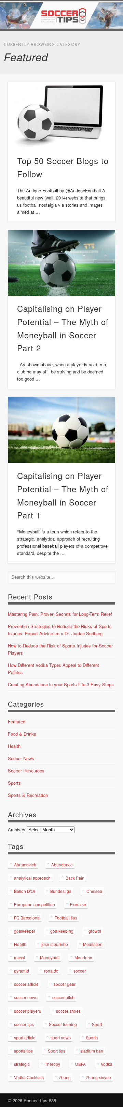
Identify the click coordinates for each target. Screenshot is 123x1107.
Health (14, 746)
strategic (22, 1064)
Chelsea (94, 891)
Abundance (62, 864)
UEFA (80, 1064)
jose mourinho (54, 944)
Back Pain (75, 878)
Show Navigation (99, 60)
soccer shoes (68, 1011)
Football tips (66, 917)
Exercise (78, 904)
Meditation (92, 944)
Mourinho (83, 957)
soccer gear (65, 984)
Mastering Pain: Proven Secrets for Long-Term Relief (60, 614)
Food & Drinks (22, 734)
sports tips (23, 1051)
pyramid (21, 971)
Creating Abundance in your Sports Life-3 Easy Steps (61, 684)
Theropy (52, 1064)
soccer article (26, 984)
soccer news (25, 997)
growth (94, 931)
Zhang (65, 1077)
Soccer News (21, 758)
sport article (25, 1037)
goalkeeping (61, 931)
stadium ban (91, 1051)
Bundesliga (60, 891)
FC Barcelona (27, 917)
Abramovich (25, 864)
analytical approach (32, 878)
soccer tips (24, 1024)
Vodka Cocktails (29, 1077)
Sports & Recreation (28, 795)
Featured (16, 721)
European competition (34, 904)
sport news (61, 1037)
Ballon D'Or (24, 891)
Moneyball (49, 957)
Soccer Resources (26, 770)
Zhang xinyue (98, 1077)
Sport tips (56, 1051)
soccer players (27, 1011)
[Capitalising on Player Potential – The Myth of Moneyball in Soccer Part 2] (61, 263)
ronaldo (51, 971)
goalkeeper (24, 931)
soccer (79, 971)
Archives (16, 829)
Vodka (106, 1064)
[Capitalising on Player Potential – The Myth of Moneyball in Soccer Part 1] (61, 430)
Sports (14, 783)
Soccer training (63, 1024)
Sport (97, 1024)
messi (19, 957)
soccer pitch (63, 997)
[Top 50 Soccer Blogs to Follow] (61, 115)
